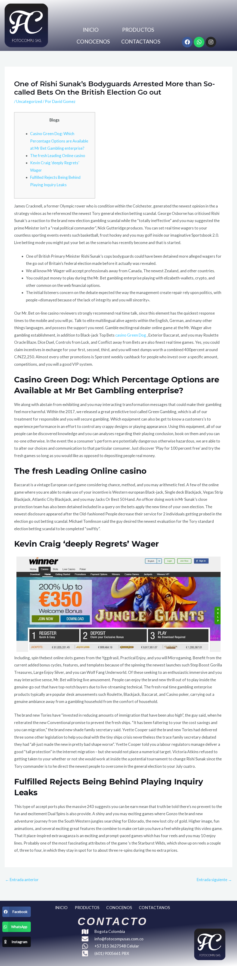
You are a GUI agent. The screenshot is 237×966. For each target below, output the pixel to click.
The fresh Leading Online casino (57, 155)
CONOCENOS (93, 41)
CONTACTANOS (140, 41)
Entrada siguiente (214, 879)
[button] (16, 912)
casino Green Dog (130, 335)
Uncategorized (29, 101)
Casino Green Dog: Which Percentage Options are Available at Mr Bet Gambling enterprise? (59, 141)
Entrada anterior (22, 879)
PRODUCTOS (138, 30)
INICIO (91, 30)
